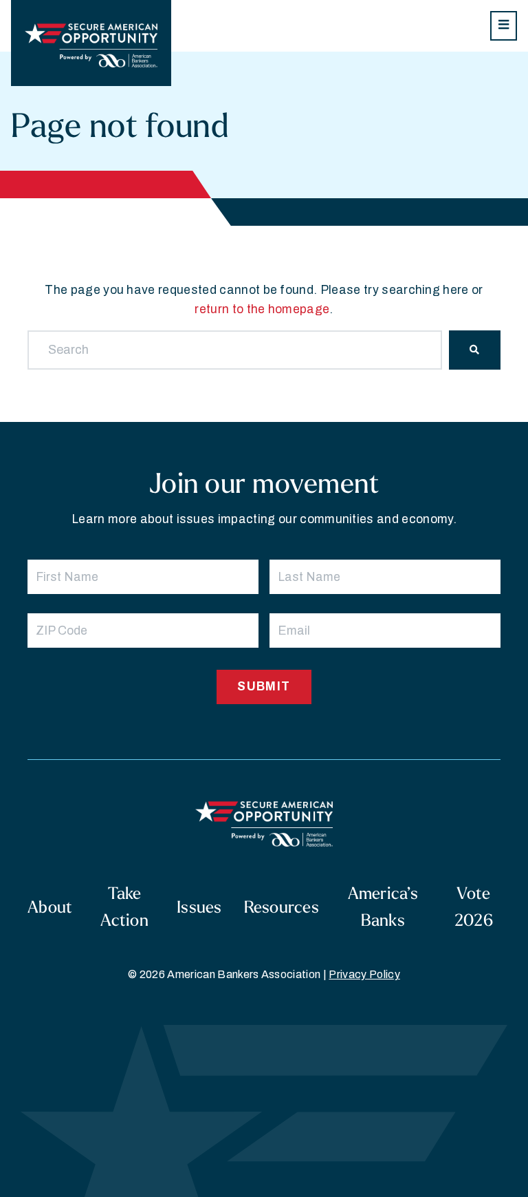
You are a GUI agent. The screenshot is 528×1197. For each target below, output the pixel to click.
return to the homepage (262, 309)
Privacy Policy (364, 974)
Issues (199, 906)
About (50, 906)
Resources (281, 906)
